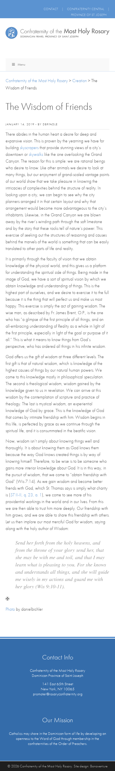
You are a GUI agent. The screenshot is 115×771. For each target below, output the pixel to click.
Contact (51, 9)
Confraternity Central (85, 9)
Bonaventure (98, 766)
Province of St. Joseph (89, 15)
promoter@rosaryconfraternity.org (57, 693)
